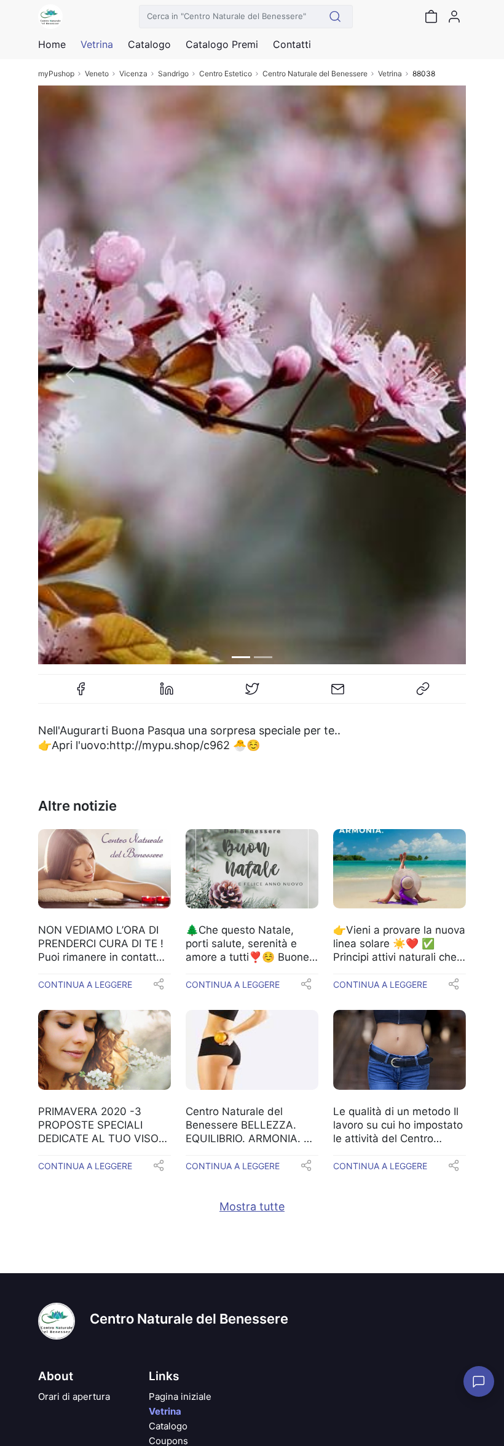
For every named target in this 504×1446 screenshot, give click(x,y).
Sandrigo (173, 73)
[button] (70, 374)
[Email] (337, 694)
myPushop (56, 73)
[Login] (454, 16)
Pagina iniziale (180, 1396)
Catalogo (149, 44)
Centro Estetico (225, 73)
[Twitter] (252, 694)
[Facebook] (81, 694)
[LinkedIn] (166, 694)
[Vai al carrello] (431, 16)
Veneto (97, 73)
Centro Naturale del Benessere (315, 73)
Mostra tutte (252, 1206)
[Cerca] (335, 16)
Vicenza (133, 73)
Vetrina (390, 73)
